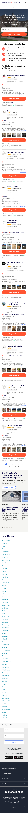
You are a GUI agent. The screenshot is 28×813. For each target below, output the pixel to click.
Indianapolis (5, 599)
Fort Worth (5, 692)
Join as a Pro (17, 2)
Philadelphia (6, 670)
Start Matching (14, 34)
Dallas (4, 687)
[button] (4, 135)
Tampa (4, 591)
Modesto (5, 557)
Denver (4, 571)
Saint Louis (5, 628)
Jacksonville (5, 583)
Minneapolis (5, 619)
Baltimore (5, 608)
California (9, 798)
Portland (4, 664)
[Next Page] (25, 464)
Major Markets (8, 536)
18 (21, 464)
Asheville (5, 639)
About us (5, 784)
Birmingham (6, 540)
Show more (23, 95)
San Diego (5, 563)
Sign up (14, 742)
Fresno (4, 549)
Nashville (4, 681)
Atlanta (4, 594)
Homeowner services (9, 768)
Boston (4, 611)
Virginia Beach (6, 709)
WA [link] (8, 7)
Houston (4, 695)
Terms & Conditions (14, 802)
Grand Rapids (6, 616)
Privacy (5, 798)
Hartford (4, 574)
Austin (4, 684)
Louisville (5, 602)
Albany (4, 633)
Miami (4, 585)
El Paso (4, 690)
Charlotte (5, 642)
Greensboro (6, 645)
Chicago (4, 597)
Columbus (5, 659)
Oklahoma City (6, 661)
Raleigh (4, 647)
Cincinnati (5, 653)
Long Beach (5, 552)
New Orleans (6, 605)
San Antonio (6, 698)
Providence (5, 675)
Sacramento (6, 560)
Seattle (4, 712)
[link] (14, 78)
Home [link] (3, 7)
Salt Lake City (6, 701)
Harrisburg (5, 667)
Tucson (4, 546)
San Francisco (6, 566)
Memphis (5, 678)
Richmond (5, 706)
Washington (5, 577)
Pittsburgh (5, 673)
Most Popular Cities (8, 725)
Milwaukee (5, 718)
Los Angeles (6, 554)
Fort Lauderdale (7, 580)
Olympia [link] (13, 7)
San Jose (4, 568)
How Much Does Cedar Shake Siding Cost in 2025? (10, 509)
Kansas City (5, 625)
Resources (5, 779)
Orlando (4, 588)
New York (5, 636)
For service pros (7, 774)
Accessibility (22, 798)
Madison (4, 715)
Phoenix (4, 543)
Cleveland (5, 656)
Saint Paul (5, 622)
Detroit (4, 614)
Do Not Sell (15, 798)
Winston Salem (6, 650)
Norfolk (4, 704)
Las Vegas (5, 630)
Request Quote (14, 99)
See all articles (8, 487)
